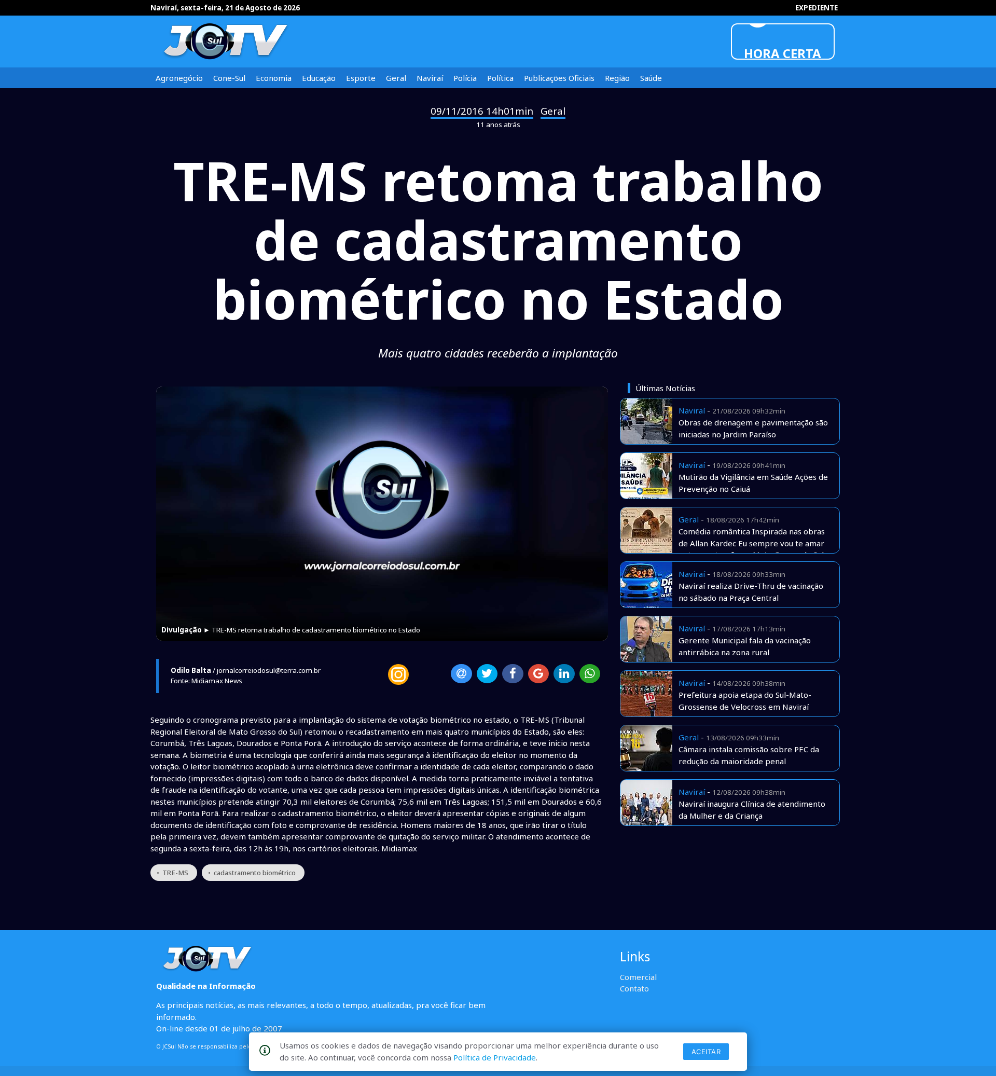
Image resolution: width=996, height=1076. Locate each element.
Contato (634, 988)
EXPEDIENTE (816, 7)
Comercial (638, 977)
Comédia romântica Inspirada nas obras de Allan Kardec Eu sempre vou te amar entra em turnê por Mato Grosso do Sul (752, 543)
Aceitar (706, 1051)
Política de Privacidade (494, 1057)
